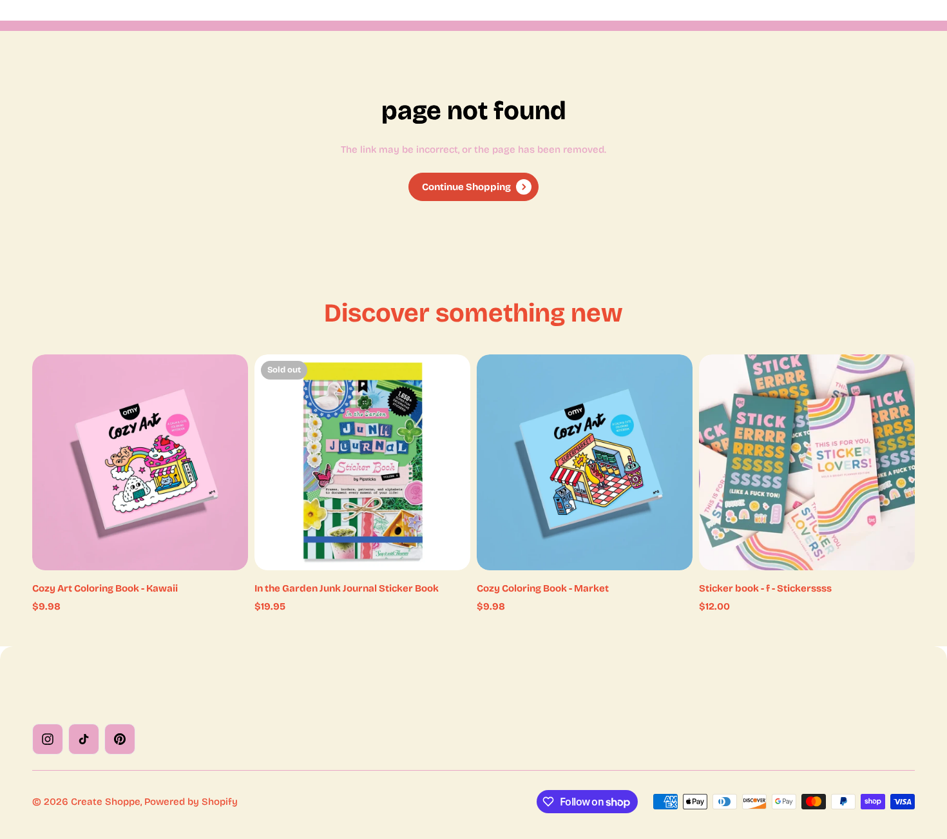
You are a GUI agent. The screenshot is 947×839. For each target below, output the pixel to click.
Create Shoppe (105, 801)
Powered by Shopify (191, 801)
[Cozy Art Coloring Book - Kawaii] (140, 462)
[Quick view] (219, 383)
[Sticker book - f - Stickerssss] (807, 462)
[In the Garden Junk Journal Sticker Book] (362, 462)
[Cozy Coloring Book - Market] (585, 462)
